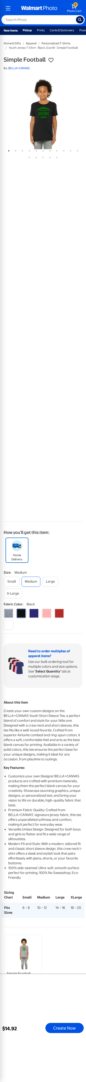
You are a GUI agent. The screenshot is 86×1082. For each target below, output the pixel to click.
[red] (59, 613)
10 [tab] (69, 150)
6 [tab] (42, 150)
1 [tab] (8, 150)
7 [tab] (49, 150)
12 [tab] (28, 156)
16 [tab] (56, 156)
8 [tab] (56, 150)
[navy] (34, 613)
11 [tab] (76, 150)
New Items (11, 30)
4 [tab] (28, 150)
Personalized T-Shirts (56, 43)
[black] (21, 613)
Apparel (31, 43)
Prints (41, 30)
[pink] (47, 613)
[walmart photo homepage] (39, 8)
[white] (9, 625)
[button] (51, 60)
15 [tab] (49, 156)
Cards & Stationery (62, 30)
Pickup (27, 30)
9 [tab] (63, 150)
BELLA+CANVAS (19, 68)
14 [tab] (42, 156)
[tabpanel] (43, 113)
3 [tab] (21, 150)
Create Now (64, 1027)
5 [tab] (35, 150)
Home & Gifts (12, 43)
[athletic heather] (9, 613)
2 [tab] (14, 150)
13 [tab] (35, 156)
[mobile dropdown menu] (8, 8)
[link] (23, 968)
